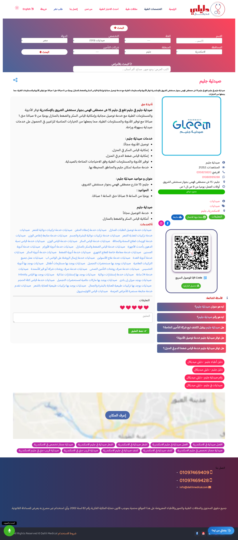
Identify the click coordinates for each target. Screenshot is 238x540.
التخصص (113, 36)
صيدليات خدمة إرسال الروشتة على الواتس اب (70, 258)
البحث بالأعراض (121, 64)
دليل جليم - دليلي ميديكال (208, 369)
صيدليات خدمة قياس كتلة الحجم (36, 280)
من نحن (88, 9)
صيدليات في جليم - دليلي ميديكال (204, 385)
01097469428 (195, 480)
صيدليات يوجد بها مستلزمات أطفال (65, 263)
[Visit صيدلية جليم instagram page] (161, 223)
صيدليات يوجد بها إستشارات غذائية (76, 274)
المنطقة (166, 47)
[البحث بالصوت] (9, 530)
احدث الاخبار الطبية (109, 9)
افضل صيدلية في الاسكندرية (208, 444)
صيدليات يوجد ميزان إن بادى (136, 280)
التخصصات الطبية (153, 9)
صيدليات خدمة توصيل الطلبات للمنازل (130, 230)
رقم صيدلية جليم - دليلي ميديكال (204, 377)
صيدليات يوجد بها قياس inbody (36, 274)
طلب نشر (58, 9)
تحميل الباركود (190, 286)
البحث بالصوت (9, 523)
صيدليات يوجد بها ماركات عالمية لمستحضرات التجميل (87, 280)
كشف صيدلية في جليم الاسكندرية (120, 450)
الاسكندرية (214, 211)
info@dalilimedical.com (194, 487)
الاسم (219, 36)
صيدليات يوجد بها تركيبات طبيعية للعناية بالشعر (59, 285)
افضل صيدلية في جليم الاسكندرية (170, 444)
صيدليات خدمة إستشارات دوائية (116, 274)
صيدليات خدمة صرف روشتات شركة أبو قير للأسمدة (59, 269)
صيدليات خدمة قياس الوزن (62, 241)
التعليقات (217, 217)
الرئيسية (172, 9)
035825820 (204, 172)
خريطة (43, 9)
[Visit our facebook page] (197, 533)
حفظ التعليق (137, 331)
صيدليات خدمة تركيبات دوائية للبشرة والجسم (95, 235)
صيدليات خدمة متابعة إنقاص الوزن (47, 235)
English (27, 9)
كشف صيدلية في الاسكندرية (158, 450)
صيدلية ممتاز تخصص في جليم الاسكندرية (200, 450)
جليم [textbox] (148, 52)
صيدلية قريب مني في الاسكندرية (81, 450)
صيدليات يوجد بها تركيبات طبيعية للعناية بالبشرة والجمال (120, 285)
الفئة (168, 36)
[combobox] (148, 40)
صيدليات (215, 201)
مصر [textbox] (45, 40)
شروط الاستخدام (67, 533)
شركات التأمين (111, 47)
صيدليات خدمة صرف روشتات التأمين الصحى (114, 269)
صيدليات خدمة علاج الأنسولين (113, 258)
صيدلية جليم (203, 306)
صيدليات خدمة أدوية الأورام (58, 246)
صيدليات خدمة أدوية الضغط (75, 252)
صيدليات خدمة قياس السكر (95, 241)
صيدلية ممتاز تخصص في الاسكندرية (53, 444)
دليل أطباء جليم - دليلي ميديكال (205, 362)
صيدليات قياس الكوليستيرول (92, 291)
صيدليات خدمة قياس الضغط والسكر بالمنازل (100, 246)
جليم (204, 211)
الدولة (64, 36)
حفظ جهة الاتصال (195, 217)
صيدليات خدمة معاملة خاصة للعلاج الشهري (117, 252)
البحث (120, 28)
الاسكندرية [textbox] (200, 52)
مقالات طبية (131, 9)
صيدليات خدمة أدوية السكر (42, 252)
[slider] (134, 307)
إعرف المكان (117, 415)
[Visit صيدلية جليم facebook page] (167, 223)
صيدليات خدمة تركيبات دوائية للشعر (52, 230)
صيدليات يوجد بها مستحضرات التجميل (109, 263)
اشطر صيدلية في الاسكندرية (132, 444)
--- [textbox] (148, 40)
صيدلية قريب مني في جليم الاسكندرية (39, 450)
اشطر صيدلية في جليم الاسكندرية (95, 444)
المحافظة (217, 47)
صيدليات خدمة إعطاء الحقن (91, 230)
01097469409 (195, 472)
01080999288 (211, 177)
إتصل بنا (74, 9)
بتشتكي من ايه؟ (219, 530)
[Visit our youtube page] (203, 533)
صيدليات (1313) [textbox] (97, 40)
